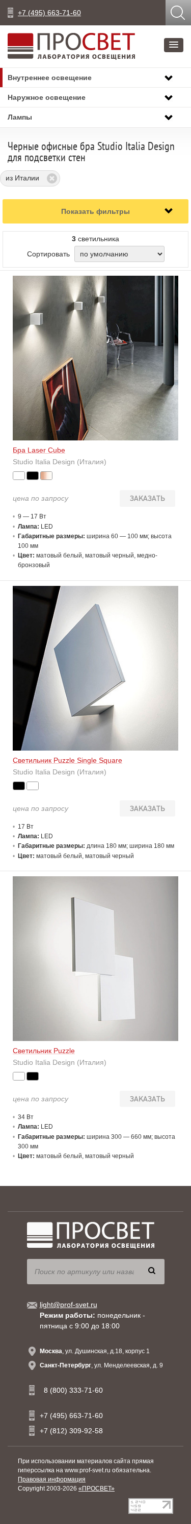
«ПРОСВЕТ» (96, 1488)
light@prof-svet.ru (68, 1304)
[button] (173, 45)
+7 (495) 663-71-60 (49, 13)
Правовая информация (52, 1479)
